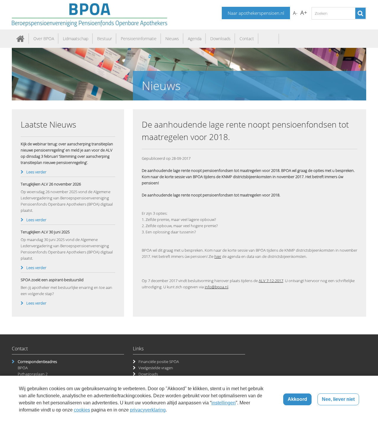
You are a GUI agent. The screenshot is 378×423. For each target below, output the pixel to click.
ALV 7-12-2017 (271, 280)
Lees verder (36, 172)
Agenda (194, 38)
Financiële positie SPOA (159, 361)
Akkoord (297, 399)
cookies (82, 409)
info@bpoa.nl (216, 286)
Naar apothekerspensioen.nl (256, 13)
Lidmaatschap (75, 38)
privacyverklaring (148, 409)
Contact (246, 38)
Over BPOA (43, 38)
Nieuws (172, 38)
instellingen (223, 402)
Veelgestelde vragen (156, 367)
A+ (303, 13)
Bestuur (104, 38)
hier (217, 256)
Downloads (220, 38)
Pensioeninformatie (139, 38)
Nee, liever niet (338, 399)
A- (295, 13)
